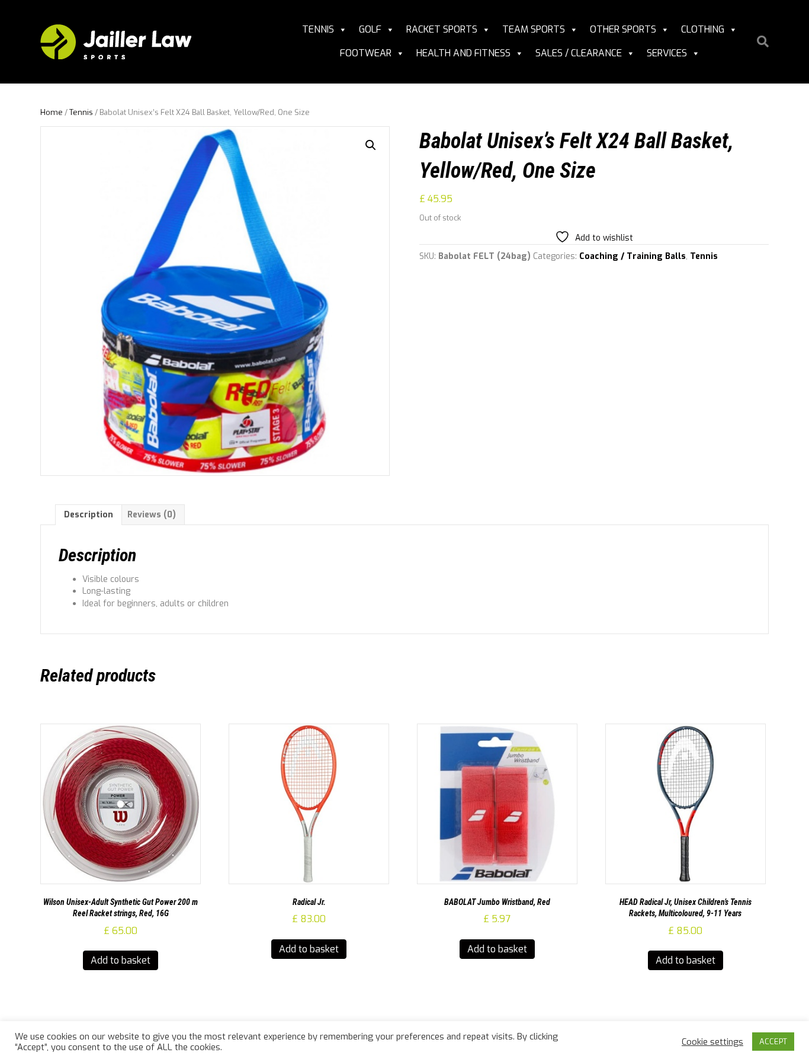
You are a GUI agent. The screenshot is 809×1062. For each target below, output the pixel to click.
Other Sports (623, 29)
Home (51, 112)
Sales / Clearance (578, 53)
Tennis (318, 29)
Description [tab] (88, 514)
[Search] (758, 41)
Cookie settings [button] (712, 1042)
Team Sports (533, 29)
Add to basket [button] (120, 960)
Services (667, 53)
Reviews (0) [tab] (151, 514)
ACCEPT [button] (773, 1042)
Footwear (365, 53)
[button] (370, 145)
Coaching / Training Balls (632, 256)
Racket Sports (441, 29)
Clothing (702, 29)
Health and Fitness (463, 53)
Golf (370, 29)
